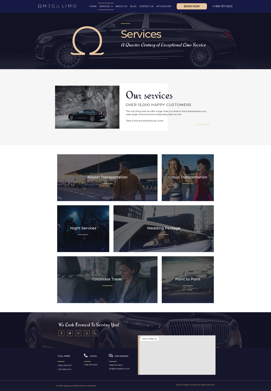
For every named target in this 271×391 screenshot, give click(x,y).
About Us (121, 6)
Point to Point (187, 279)
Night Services (83, 228)
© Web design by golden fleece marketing (76, 386)
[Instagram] (78, 333)
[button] (192, 6)
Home (93, 6)
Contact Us (146, 6)
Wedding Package (163, 228)
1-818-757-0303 (90, 365)
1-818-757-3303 (115, 365)
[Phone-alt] (95, 333)
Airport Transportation (107, 177)
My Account (163, 6)
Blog (133, 6)
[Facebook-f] (61, 333)
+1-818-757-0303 (222, 6)
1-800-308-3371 (65, 365)
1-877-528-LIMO (64, 369)
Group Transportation (187, 177)
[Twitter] (70, 333)
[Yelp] (87, 333)
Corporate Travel (107, 279)
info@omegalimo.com (119, 368)
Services (104, 6)
